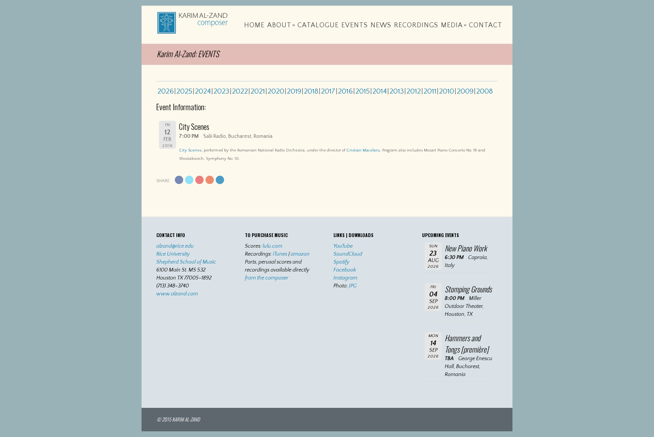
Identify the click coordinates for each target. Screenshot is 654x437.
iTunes (280, 254)
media (454, 25)
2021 (258, 91)
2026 (165, 91)
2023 (221, 91)
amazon (300, 254)
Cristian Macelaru (363, 150)
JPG (353, 286)
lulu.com (272, 246)
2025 (184, 91)
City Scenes (190, 150)
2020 (276, 91)
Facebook (344, 270)
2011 (430, 91)
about (281, 25)
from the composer (266, 278)
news (381, 25)
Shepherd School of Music (186, 262)
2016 (345, 91)
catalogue (318, 25)
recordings (416, 25)
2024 (203, 91)
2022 (240, 91)
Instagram (345, 278)
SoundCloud (347, 254)
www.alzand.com (177, 294)
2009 (465, 91)
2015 (362, 91)
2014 (379, 91)
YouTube (343, 246)
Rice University (173, 254)
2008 (484, 91)
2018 (311, 91)
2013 (396, 91)
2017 (328, 91)
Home (254, 25)
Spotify (341, 262)
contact (485, 25)
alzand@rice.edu (175, 246)
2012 (413, 91)
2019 (294, 91)
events (354, 25)
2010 (446, 91)
